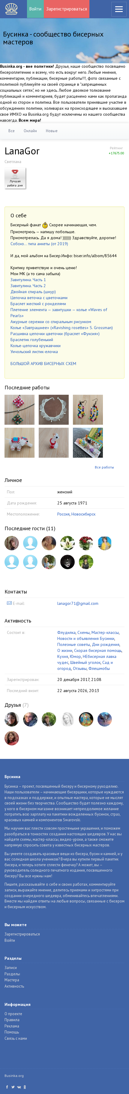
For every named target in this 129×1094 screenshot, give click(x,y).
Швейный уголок (85, 662)
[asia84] (105, 719)
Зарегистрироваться (66, 9)
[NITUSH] (86, 543)
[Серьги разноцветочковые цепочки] (88, 409)
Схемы (83, 632)
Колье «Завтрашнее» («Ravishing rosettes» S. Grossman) (61, 327)
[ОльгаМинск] (30, 719)
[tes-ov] (49, 562)
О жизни (64, 650)
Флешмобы (99, 668)
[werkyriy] (11, 738)
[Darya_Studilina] (67, 719)
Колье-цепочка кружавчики (35, 345)
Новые (52, 130)
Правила (12, 1019)
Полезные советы (73, 644)
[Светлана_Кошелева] (67, 543)
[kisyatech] (11, 719)
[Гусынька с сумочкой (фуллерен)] (54, 442)
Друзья (12, 704)
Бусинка (11, 9)
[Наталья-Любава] (11, 562)
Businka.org (14, 1075)
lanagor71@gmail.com (77, 603)
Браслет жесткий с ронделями (38, 303)
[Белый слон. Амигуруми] (19, 442)
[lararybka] (86, 719)
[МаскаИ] (67, 562)
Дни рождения (105, 644)
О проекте (13, 1013)
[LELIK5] (49, 719)
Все (11, 130)
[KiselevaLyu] (86, 562)
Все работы (104, 467)
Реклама (11, 1026)
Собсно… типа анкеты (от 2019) (39, 243)
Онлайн (30, 130)
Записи (10, 967)
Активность (14, 986)
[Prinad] (30, 543)
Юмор (75, 656)
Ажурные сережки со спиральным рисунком (50, 321)
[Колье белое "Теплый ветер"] (54, 409)
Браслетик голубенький (31, 339)
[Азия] (105, 543)
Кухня (62, 656)
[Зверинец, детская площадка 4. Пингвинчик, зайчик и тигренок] (88, 442)
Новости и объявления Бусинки (85, 638)
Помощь (11, 1032)
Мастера (11, 980)
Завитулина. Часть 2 (28, 285)
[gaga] (11, 543)
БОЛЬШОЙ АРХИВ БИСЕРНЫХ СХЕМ (43, 363)
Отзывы (80, 668)
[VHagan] (30, 562)
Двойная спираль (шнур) (33, 291)
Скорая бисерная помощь (98, 650)
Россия (63, 514)
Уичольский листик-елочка (34, 351)
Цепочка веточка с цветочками (39, 297)
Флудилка (66, 632)
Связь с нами (15, 1038)
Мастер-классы (105, 632)
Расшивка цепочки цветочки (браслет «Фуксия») (55, 333)
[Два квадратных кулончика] (19, 409)
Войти (35, 9)
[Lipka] (49, 543)
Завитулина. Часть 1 (28, 279)
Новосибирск (83, 514)
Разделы (12, 974)
